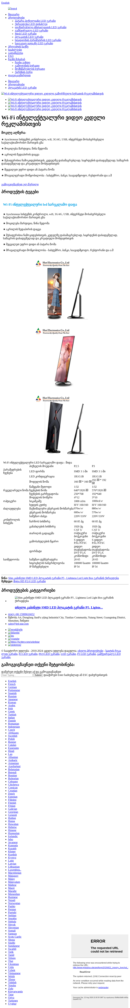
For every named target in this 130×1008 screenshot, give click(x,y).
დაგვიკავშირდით (19, 75)
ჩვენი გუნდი (22, 62)
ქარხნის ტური (23, 72)
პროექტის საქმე (18, 46)
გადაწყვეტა (15, 53)
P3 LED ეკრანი (86, 654)
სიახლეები (15, 49)
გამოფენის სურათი (27, 65)
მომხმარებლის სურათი (30, 68)
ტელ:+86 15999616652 (21, 614)
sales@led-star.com (18, 623)
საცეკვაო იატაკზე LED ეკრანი (34, 43)
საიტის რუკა (113, 650)
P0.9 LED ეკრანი (49, 654)
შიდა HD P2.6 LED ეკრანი (29, 581)
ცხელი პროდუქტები (90, 650)
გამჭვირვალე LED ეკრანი (31, 30)
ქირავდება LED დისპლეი (31, 24)
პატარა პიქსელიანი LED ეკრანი (35, 20)
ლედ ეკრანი (9, 654)
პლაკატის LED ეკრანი (29, 37)
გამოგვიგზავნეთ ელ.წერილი (20, 184)
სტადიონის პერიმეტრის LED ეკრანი (38, 40)
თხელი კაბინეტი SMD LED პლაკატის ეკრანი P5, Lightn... (59, 607)
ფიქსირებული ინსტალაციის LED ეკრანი (40, 27)
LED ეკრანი (68, 654)
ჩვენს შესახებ (16, 59)
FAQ (11, 56)
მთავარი (13, 14)
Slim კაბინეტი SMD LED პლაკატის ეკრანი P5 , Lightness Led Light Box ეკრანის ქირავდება (63, 578)
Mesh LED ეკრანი (26, 33)
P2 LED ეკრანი (28, 654)
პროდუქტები (16, 17)
